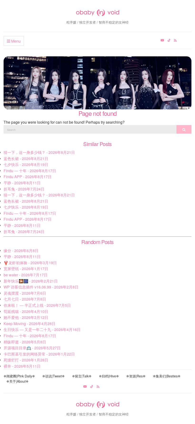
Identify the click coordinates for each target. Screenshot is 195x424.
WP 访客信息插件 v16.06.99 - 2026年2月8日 (41, 287)
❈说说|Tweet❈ (53, 376)
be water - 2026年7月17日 (26, 275)
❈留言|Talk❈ (82, 376)
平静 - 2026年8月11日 (22, 182)
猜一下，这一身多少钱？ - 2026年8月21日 (39, 152)
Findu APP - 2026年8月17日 (28, 176)
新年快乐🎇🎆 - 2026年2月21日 (31, 281)
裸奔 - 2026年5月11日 (22, 366)
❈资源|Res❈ (136, 376)
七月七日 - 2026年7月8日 (25, 299)
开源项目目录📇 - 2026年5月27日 (32, 348)
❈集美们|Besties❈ (166, 376)
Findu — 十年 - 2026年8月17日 (30, 170)
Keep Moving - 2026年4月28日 (29, 323)
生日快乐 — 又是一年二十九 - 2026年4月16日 (42, 329)
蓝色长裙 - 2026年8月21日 (26, 158)
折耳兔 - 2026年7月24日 (24, 189)
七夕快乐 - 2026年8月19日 (26, 164)
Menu (15, 41)
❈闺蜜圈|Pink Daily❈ (19, 376)
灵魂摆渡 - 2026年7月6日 (25, 293)
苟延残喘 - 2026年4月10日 (26, 311)
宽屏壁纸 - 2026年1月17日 (26, 268)
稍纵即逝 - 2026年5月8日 (25, 342)
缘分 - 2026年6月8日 (21, 250)
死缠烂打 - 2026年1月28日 (26, 360)
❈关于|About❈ (17, 381)
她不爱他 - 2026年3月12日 (26, 317)
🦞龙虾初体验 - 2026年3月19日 (30, 262)
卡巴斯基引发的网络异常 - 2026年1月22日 (39, 354)
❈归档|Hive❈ (109, 376)
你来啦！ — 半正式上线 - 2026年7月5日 (37, 305)
